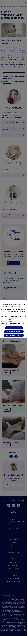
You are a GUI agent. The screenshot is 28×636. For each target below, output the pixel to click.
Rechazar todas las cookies (13, 331)
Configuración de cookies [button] (13, 318)
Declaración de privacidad (6, 321)
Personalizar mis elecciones (13, 335)
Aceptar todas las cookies (14, 328)
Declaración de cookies (15, 319)
